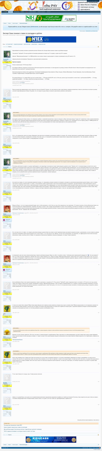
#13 (98, 363)
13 (10, 200)
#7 (98, 214)
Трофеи (22, 11)
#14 (98, 381)
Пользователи (16, 11)
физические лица (27, 44)
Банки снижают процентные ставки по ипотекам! (15, 427)
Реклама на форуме (41, 11)
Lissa (4, 336)
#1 (98, 85)
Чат (27, 11)
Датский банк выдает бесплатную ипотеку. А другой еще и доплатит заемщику (23, 429)
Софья (4, 214)
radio (13, 312)
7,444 (10, 225)
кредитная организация (18, 44)
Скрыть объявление (98, 26)
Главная (5, 11)
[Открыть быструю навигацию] (98, 23)
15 (10, 227)
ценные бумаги (34, 44)
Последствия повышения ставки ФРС (13, 425)
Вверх (97, 447)
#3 (98, 128)
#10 (98, 289)
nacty (4, 98)
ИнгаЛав (5, 382)
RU (7, 447)
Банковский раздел (12, 35)
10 (10, 346)
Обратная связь (85, 447)
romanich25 (27, 35)
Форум (10, 11)
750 (10, 66)
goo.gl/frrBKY (22, 82)
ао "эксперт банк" (9, 44)
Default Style (4, 447)
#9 (98, 264)
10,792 (10, 105)
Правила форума (33, 11)
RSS (99, 447)
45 (10, 323)
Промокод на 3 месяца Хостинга (18, 213)
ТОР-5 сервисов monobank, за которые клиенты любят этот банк (19, 431)
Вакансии (48, 11)
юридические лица (42, 44)
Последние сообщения (7, 13)
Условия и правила (97, 449)
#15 (98, 404)
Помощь (90, 447)
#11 (98, 312)
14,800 (10, 321)
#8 (98, 239)
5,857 (10, 344)
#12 (98, 341)
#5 (98, 178)
